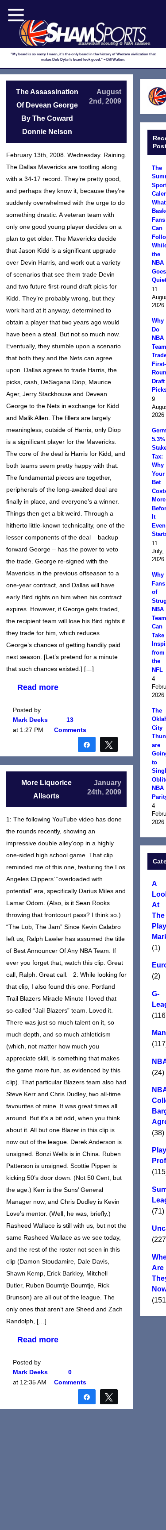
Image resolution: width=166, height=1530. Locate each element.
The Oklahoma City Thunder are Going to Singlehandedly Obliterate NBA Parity (157, 753)
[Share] (86, 744)
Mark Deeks (30, 719)
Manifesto (157, 1033)
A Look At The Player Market (157, 910)
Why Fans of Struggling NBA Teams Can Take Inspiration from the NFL (157, 622)
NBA (157, 1061)
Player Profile (157, 1155)
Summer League (157, 1195)
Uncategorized (157, 1228)
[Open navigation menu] (16, 15)
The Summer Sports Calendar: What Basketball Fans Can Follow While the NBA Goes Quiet (157, 224)
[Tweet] (108, 744)
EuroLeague (157, 965)
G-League (157, 999)
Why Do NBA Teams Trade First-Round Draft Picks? (157, 355)
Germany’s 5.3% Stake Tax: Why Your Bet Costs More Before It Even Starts (157, 482)
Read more (37, 687)
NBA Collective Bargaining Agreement (157, 1105)
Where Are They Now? (157, 1273)
